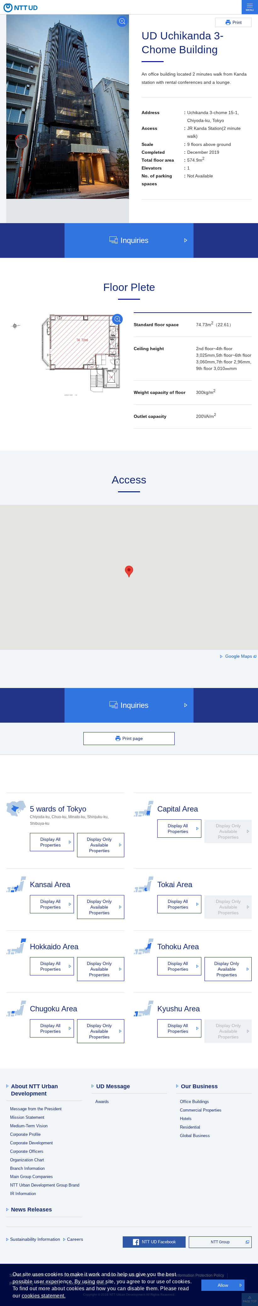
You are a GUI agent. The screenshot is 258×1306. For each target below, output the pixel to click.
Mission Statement (27, 1117)
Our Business (199, 1086)
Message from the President (36, 1109)
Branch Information (27, 1168)
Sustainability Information (35, 1239)
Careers (75, 1239)
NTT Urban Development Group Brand (44, 1185)
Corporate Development (31, 1143)
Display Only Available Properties (99, 845)
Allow (223, 1285)
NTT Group (220, 1242)
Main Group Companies (31, 1176)
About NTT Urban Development (34, 1090)
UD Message (113, 1086)
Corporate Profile (25, 1134)
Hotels (186, 1118)
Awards (102, 1101)
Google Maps (238, 656)
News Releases (31, 1209)
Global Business (195, 1135)
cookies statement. (44, 1295)
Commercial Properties (201, 1110)
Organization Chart (27, 1160)
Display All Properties (50, 842)
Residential (190, 1127)
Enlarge (122, 21)
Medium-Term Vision (29, 1126)
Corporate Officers (26, 1151)
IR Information (23, 1193)
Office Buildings (194, 1101)
